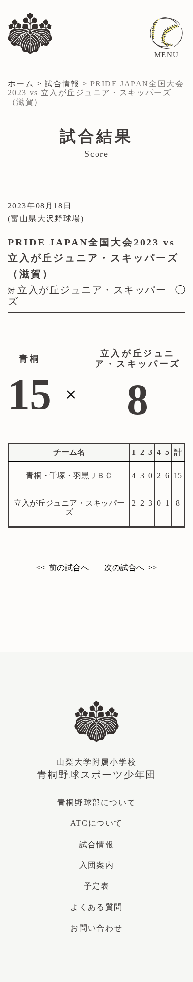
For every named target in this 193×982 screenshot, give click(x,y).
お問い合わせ (96, 589)
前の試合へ (69, 567)
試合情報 (62, 84)
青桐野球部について (96, 802)
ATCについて (96, 823)
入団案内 (96, 865)
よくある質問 (96, 907)
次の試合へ (124, 567)
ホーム (21, 84)
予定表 (97, 886)
